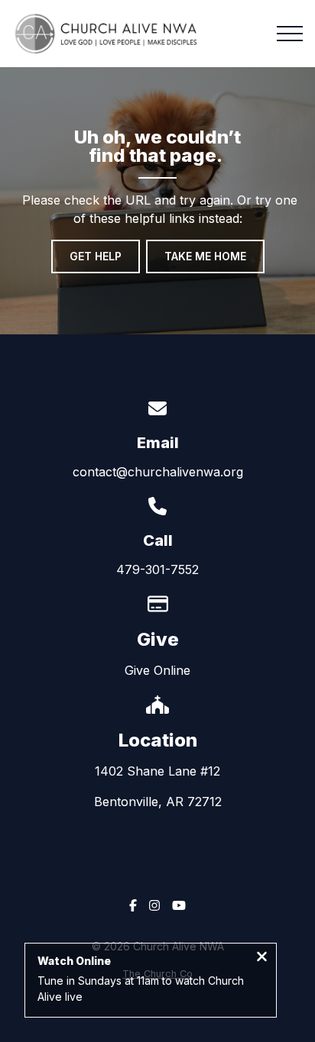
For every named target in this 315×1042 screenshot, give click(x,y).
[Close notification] (262, 958)
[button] (290, 34)
